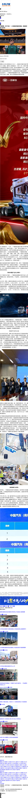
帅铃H (8, 765)
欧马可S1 (12, 765)
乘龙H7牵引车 (8, 763)
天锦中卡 (13, 766)
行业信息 (2, 783)
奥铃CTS (22, 765)
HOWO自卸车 (7, 768)
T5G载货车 (23, 766)
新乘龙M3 (18, 766)
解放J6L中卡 (7, 766)
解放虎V (17, 765)
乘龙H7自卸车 (16, 769)
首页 (1, 782)
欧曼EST (7, 762)
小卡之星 (20, 763)
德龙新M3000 (9, 769)
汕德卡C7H (18, 762)
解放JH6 (23, 762)
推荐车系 (2, 760)
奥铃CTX (4, 765)
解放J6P (2, 762)
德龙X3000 (12, 762)
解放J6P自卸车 (15, 768)
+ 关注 (2, 61)
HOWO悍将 (15, 763)
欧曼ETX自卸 (22, 768)
